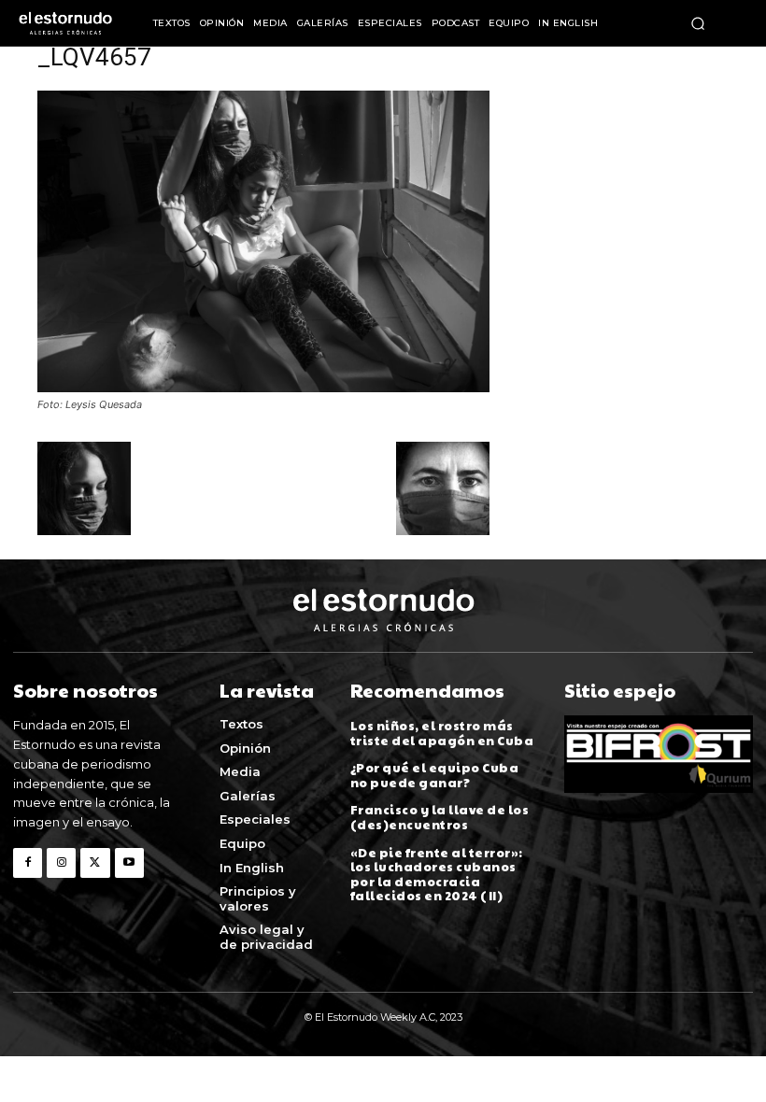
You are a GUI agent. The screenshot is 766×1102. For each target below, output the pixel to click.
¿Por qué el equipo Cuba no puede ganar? (434, 775)
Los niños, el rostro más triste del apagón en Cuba (442, 733)
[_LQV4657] (263, 387)
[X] (94, 862)
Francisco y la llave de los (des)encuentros (440, 817)
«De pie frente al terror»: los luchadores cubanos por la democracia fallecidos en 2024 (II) (436, 874)
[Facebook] (27, 862)
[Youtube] (129, 862)
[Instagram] (61, 862)
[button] (698, 23)
